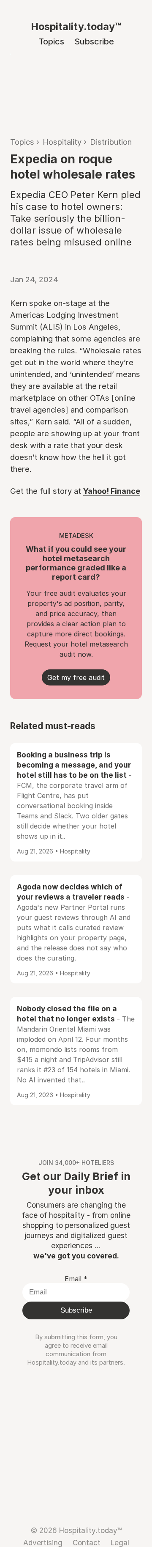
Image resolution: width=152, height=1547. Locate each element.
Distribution (111, 141)
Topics (51, 41)
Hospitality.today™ (76, 26)
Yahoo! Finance (111, 490)
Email (76, 1278)
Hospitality (62, 141)
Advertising (42, 1542)
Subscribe (94, 41)
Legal (120, 1542)
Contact (86, 1542)
